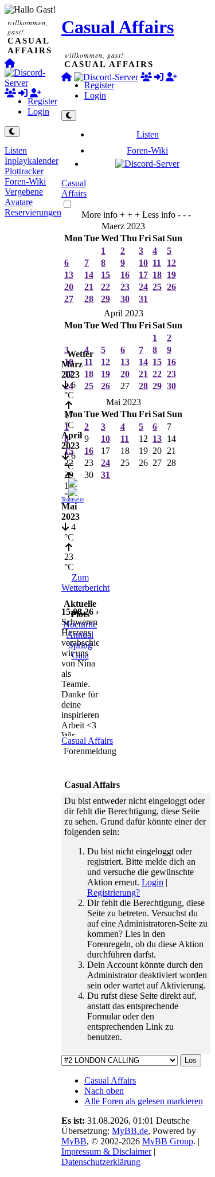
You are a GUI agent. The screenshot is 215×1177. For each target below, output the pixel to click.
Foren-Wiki (25, 181)
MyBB (74, 1141)
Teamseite (72, 499)
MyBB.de (130, 1131)
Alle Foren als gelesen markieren (143, 1101)
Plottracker (24, 171)
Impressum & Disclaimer (106, 1151)
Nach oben (104, 1091)
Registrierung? (113, 892)
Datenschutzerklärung (100, 1162)
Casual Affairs (117, 27)
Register (42, 101)
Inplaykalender (31, 161)
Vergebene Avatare (24, 197)
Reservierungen (33, 212)
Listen (16, 150)
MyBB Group (167, 1141)
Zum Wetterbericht (85, 582)
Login (38, 111)
